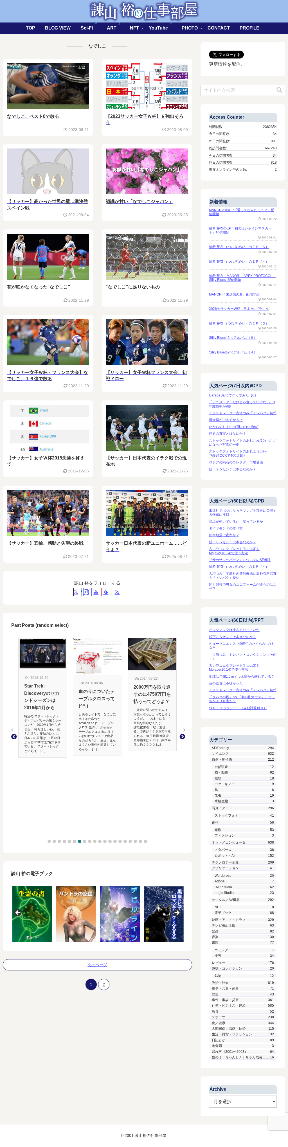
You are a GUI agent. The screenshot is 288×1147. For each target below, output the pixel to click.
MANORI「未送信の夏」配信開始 (234, 294)
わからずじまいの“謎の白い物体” (233, 427)
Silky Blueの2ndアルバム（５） (233, 338)
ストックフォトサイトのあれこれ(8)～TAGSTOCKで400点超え (238, 453)
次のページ (97, 965)
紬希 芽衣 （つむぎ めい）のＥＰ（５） (239, 247)
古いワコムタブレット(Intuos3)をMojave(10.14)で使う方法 (234, 551)
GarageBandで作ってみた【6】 (233, 395)
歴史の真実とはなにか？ (227, 434)
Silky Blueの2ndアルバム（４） (233, 352)
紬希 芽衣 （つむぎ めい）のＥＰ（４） (239, 261)
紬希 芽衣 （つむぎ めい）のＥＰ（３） (239, 323)
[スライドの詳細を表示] (31, 914)
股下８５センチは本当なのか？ (232, 469)
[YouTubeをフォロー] (97, 592)
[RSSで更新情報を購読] (117, 592)
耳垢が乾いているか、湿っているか (236, 522)
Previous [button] (18, 913)
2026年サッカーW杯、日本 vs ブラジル (239, 309)
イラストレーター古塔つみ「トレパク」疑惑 (242, 413)
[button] (49, 841)
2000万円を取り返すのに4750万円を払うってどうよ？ (152, 694)
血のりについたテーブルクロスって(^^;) (97, 698)
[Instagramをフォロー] (87, 592)
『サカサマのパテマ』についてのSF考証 (240, 560)
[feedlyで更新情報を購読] (107, 592)
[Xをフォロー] (77, 592)
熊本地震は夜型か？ (224, 535)
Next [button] (176, 913)
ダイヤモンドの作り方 (226, 528)
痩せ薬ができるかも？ (226, 420)
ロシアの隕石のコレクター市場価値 (236, 462)
